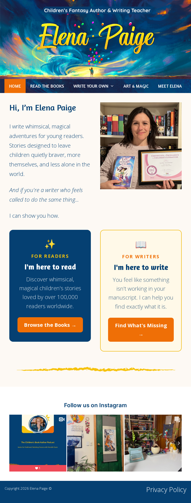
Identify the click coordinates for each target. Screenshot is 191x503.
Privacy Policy (166, 489)
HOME (15, 86)
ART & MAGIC (136, 86)
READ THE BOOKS (47, 86)
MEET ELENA (170, 86)
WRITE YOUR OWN (90, 86)
